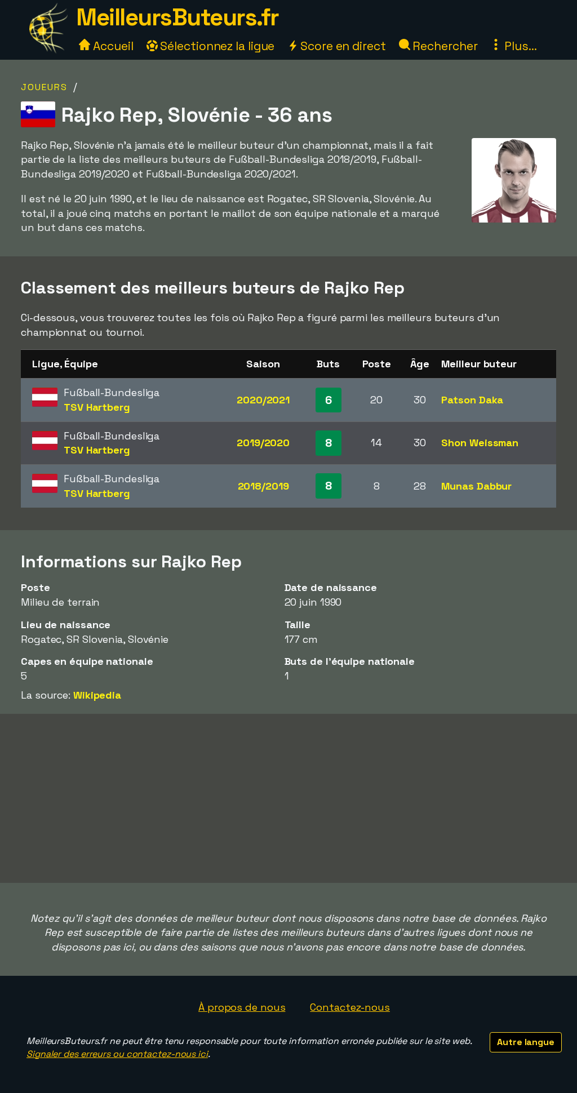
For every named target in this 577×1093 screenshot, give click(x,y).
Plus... (518, 46)
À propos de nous (241, 1007)
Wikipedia (97, 694)
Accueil (111, 46)
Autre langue (525, 1042)
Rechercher (444, 46)
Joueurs (44, 87)
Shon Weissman (479, 442)
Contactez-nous (350, 1007)
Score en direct (341, 46)
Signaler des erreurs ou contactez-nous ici (117, 1054)
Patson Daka (472, 399)
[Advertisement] (288, 798)
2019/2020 (263, 442)
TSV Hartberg (97, 407)
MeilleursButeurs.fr (177, 17)
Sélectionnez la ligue (216, 46)
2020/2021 (263, 399)
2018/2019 (263, 485)
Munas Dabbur (476, 485)
